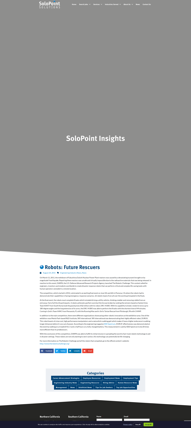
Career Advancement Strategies (66, 378)
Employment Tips (130, 378)
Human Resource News (127, 382)
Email (127, 416)
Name (99, 416)
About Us (129, 5)
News (138, 5)
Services (98, 5)
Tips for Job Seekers (104, 387)
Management (61, 387)
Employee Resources (92, 378)
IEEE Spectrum (109, 324)
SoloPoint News (85, 387)
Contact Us (147, 5)
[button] (47, 351)
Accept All (148, 424)
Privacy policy (127, 424)
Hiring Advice (108, 382)
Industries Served (113, 5)
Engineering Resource (90, 382)
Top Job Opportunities (125, 387)
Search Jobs (85, 5)
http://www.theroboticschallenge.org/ (55, 344)
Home (75, 5)
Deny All (137, 424)
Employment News (112, 378)
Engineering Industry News (70, 273)
